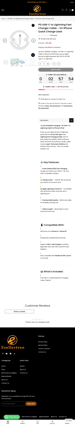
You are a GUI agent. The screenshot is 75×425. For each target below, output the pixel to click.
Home (3, 19)
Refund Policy (42, 345)
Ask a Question (43, 95)
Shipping (41, 47)
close (4, 2)
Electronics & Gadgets (9, 373)
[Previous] (5, 40)
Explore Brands (6, 376)
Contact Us (42, 352)
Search (22, 366)
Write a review (19, 311)
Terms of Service (44, 349)
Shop (3, 369)
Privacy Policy (42, 342)
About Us (4, 380)
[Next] (33, 40)
